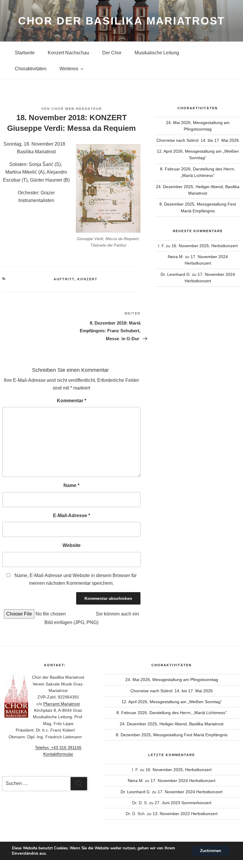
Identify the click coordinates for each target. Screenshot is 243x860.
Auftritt (64, 279)
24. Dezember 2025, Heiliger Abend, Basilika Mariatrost (171, 723)
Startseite (25, 52)
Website (72, 545)
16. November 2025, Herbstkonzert (205, 245)
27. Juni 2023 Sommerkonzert (183, 802)
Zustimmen (210, 851)
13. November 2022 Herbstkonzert (185, 813)
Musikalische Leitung (157, 52)
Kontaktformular (58, 754)
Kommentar (71, 400)
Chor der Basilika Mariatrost (121, 21)
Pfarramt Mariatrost (61, 703)
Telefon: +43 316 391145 (58, 747)
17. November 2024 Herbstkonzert (183, 780)
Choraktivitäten (31, 68)
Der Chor (112, 52)
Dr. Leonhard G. (176, 274)
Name (71, 485)
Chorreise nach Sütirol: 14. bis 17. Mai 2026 (197, 140)
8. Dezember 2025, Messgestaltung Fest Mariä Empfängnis (172, 734)
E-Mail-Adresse (71, 515)
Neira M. (176, 256)
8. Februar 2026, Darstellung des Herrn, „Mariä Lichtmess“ (171, 712)
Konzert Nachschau (68, 52)
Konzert (87, 279)
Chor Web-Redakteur (77, 108)
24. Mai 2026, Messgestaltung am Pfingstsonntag (171, 679)
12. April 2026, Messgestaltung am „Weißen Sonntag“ (172, 701)
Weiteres (69, 68)
